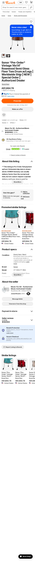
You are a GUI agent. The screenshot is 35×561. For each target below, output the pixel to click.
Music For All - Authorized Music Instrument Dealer (17, 129)
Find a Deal (6, 11)
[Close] (31, 27)
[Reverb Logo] (10, 2)
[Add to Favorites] (31, 21)
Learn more (9, 333)
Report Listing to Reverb (18, 155)
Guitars (14, 11)
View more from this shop (17, 304)
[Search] (31, 7)
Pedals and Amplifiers (25, 11)
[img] (9, 132)
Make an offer (17, 109)
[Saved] (26, 2)
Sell (20, 2)
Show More (17, 182)
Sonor (16, 267)
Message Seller (17, 299)
